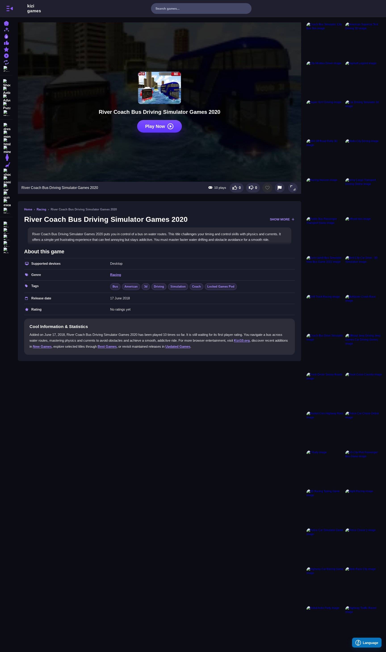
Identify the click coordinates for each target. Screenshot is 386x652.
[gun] (6, 195)
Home (28, 209)
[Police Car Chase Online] (363, 430)
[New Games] (6, 29)
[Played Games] (6, 55)
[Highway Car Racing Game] (325, 585)
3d (145, 286)
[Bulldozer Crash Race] (363, 313)
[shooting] (6, 172)
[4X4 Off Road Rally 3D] (325, 157)
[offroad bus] (363, 235)
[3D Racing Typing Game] (325, 507)
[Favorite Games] (6, 68)
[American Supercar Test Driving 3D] (363, 40)
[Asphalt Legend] (363, 79)
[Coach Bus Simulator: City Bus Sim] (325, 40)
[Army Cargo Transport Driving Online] (363, 196)
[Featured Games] (6, 49)
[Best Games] (6, 36)
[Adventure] (6, 98)
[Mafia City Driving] (363, 157)
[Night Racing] (363, 507)
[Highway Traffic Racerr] (363, 624)
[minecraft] (6, 150)
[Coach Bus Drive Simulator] (325, 352)
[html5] (6, 142)
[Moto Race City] (363, 585)
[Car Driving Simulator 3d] (363, 118)
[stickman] (6, 157)
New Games (42, 346)
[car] (6, 188)
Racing (41, 209)
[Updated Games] (6, 62)
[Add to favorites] (267, 188)
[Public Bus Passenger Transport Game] (325, 235)
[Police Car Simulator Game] (325, 546)
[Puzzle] (6, 105)
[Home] (6, 23)
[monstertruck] (6, 134)
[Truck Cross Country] (363, 391)
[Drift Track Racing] (325, 313)
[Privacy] (6, 250)
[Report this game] (280, 188)
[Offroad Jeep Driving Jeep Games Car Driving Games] (363, 352)
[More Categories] (6, 112)
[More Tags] (6, 210)
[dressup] (6, 127)
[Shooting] (6, 83)
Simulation (178, 286)
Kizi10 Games (34, 8)
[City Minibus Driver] (325, 79)
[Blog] (6, 224)
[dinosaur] (6, 165)
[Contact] (6, 230)
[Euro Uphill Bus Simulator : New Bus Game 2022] (325, 274)
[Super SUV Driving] (325, 118)
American (131, 286)
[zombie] (6, 180)
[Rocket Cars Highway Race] (325, 430)
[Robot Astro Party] (325, 624)
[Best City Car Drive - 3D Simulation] (363, 274)
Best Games (107, 346)
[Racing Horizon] (325, 196)
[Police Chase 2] (363, 546)
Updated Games (177, 346)
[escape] (6, 203)
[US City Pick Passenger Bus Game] (363, 468)
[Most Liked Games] (6, 42)
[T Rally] (325, 468)
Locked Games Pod (220, 286)
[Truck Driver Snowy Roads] (325, 391)
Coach (196, 286)
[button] (292, 187)
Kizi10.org (242, 340)
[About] (6, 243)
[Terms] (6, 237)
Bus (115, 286)
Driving (159, 286)
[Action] (6, 90)
